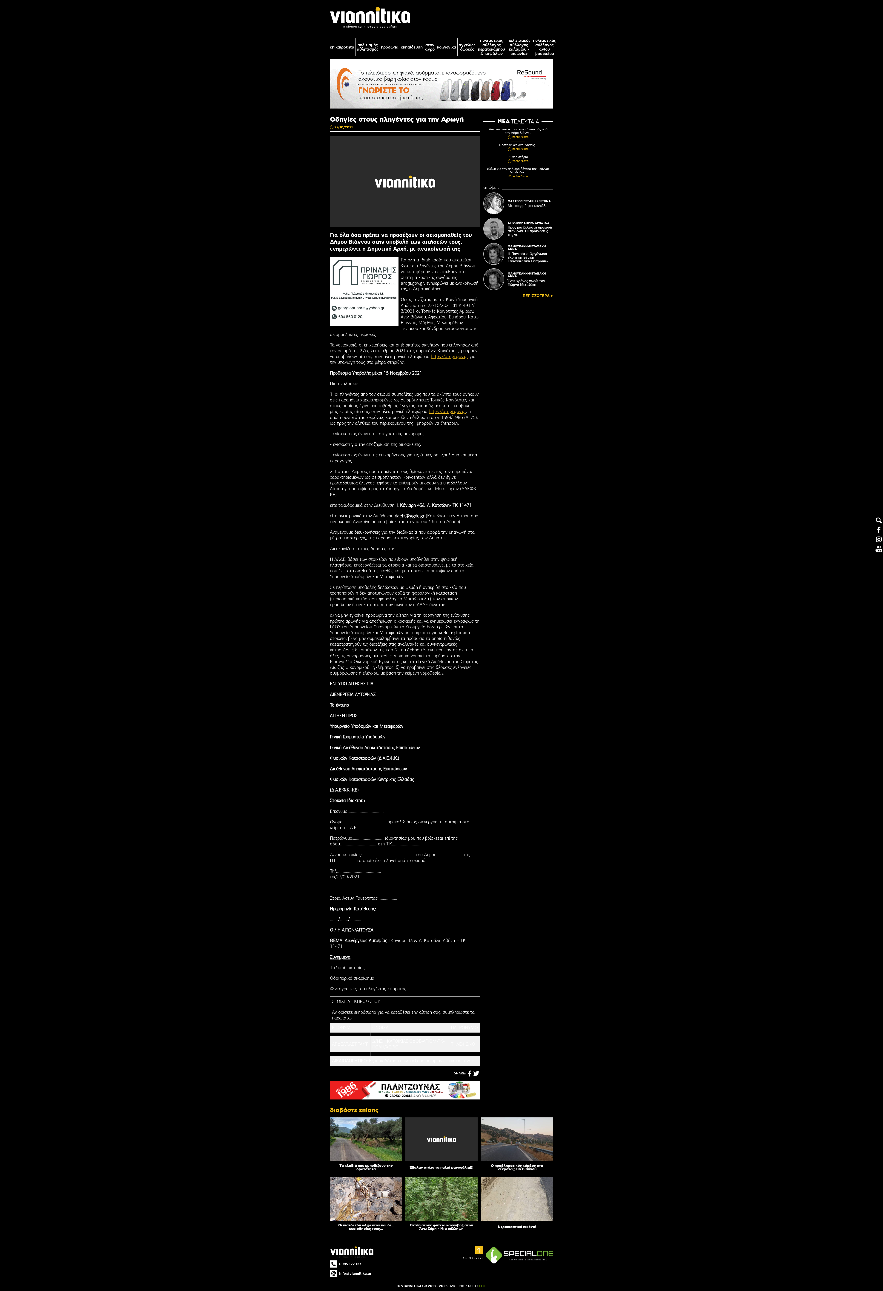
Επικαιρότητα (342, 47)
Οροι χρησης (473, 1258)
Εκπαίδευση (412, 47)
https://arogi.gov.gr (449, 356)
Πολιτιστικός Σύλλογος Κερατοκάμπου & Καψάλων (491, 47)
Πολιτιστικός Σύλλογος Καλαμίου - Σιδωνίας (518, 47)
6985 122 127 (350, 1264)
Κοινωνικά (446, 47)
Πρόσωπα (389, 47)
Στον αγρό (430, 47)
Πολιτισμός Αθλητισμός (367, 47)
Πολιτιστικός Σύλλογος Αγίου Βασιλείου (544, 47)
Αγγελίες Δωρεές (467, 47)
